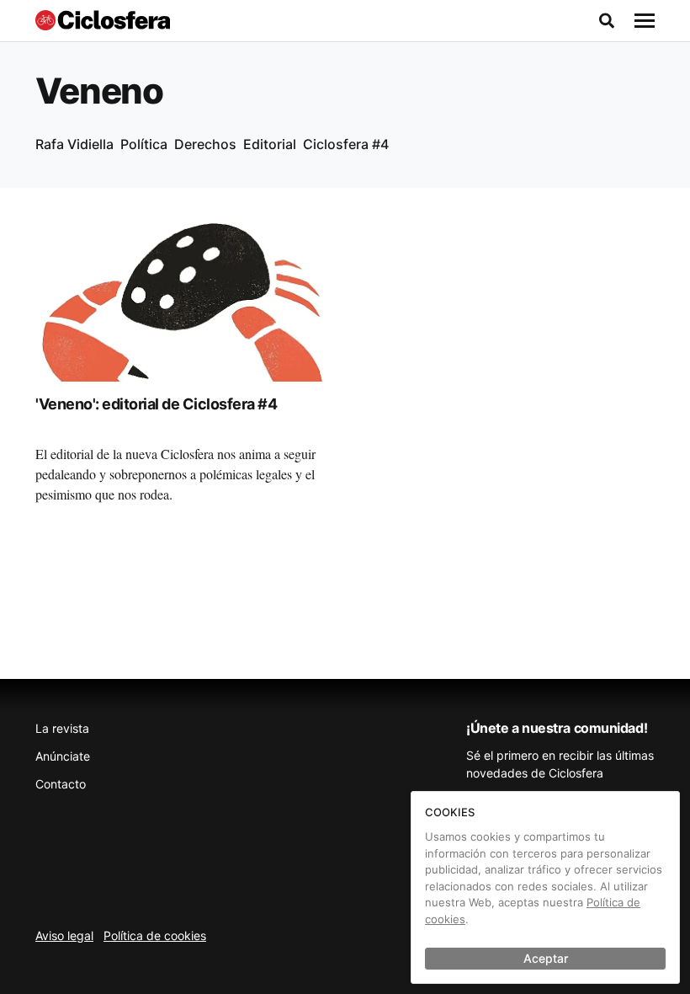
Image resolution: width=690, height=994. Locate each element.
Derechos (205, 144)
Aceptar (545, 958)
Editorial (269, 144)
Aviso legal (64, 935)
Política (143, 144)
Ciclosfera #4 (346, 144)
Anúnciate (62, 756)
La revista (62, 728)
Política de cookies (155, 935)
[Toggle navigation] (644, 21)
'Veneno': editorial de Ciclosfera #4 (156, 404)
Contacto (60, 784)
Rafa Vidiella (74, 144)
